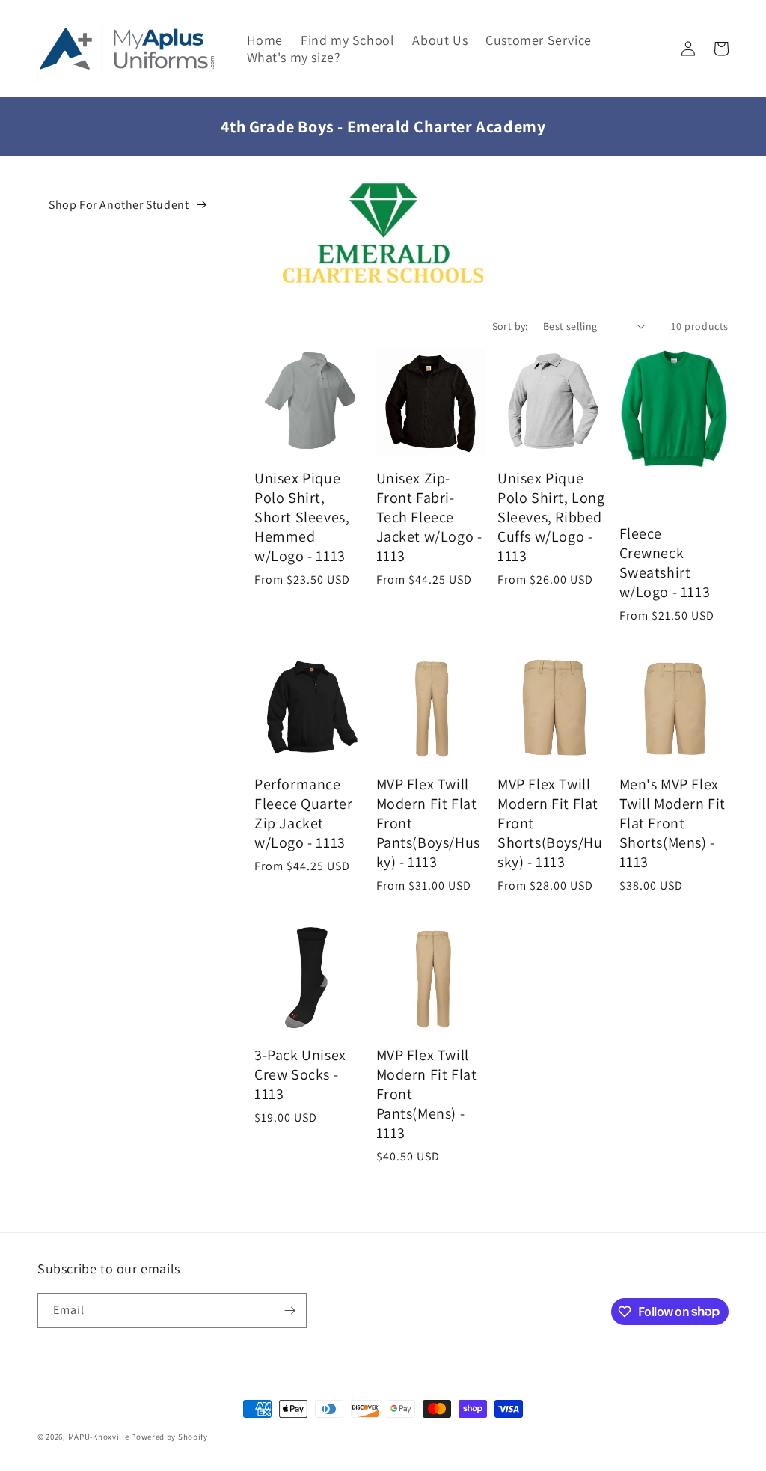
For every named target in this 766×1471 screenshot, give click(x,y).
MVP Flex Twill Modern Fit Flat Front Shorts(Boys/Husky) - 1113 (549, 823)
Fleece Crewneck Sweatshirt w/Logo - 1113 (665, 563)
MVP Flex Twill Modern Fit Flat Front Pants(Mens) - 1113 (426, 1094)
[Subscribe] (289, 1310)
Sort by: (510, 326)
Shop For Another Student (119, 204)
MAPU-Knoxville (98, 1436)
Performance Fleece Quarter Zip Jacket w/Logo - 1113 (303, 813)
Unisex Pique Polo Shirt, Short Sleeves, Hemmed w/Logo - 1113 (301, 517)
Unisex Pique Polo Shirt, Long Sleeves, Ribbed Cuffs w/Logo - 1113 (551, 517)
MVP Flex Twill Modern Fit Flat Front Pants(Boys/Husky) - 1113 (428, 823)
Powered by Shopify (169, 1436)
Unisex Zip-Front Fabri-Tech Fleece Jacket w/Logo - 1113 (429, 517)
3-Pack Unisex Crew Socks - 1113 (300, 1074)
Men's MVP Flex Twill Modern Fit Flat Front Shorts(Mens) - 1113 (672, 823)
